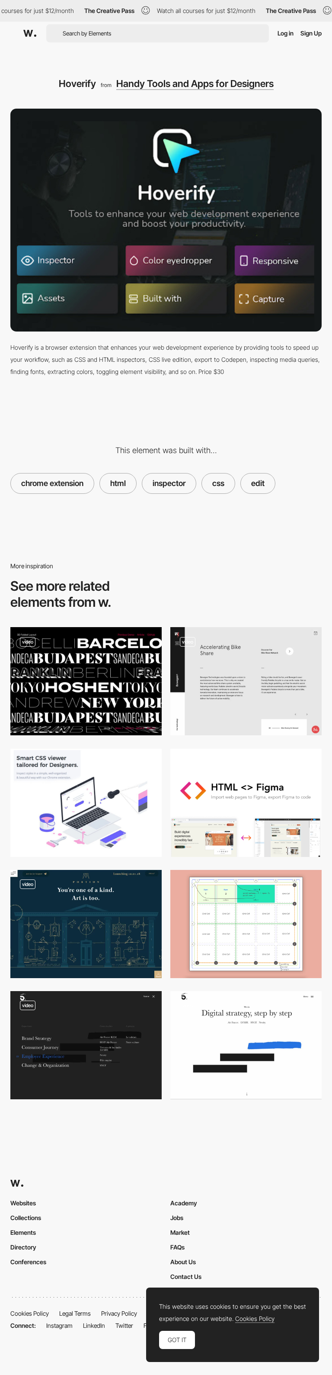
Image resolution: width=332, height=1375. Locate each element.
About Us (183, 1262)
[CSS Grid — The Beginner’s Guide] (246, 924)
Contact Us (185, 1276)
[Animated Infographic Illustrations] (86, 924)
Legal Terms (75, 1313)
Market (180, 1232)
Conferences (28, 1262)
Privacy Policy (119, 1313)
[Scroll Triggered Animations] (246, 1045)
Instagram (59, 1325)
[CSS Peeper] (86, 803)
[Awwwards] (29, 33)
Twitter (124, 1325)
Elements (23, 1232)
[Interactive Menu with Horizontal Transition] (86, 1045)
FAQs (177, 1247)
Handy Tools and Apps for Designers (195, 83)
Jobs (176, 1217)
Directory (23, 1247)
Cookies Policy (29, 1313)
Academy (183, 1203)
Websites (23, 1203)
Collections (25, 1217)
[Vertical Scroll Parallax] (246, 681)
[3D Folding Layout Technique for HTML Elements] (86, 681)
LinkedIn (94, 1325)
